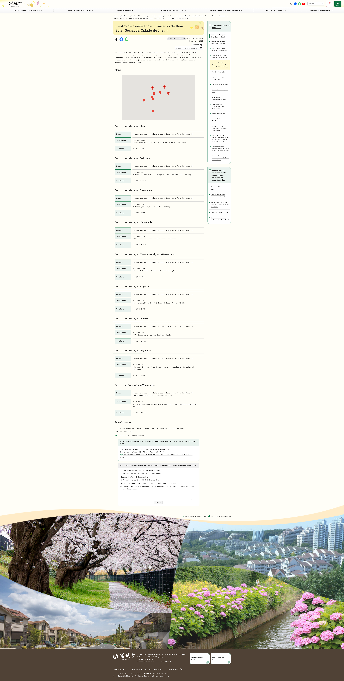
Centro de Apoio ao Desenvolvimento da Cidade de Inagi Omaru (220, 157)
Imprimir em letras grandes (187, 48)
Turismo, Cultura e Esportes (171, 10)
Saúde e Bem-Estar (125, 10)
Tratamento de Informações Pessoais (147, 669)
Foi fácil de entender (131, 473)
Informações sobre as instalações (221, 26)
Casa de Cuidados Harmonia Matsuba (220, 120)
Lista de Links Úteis (176, 669)
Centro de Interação (131, 435)
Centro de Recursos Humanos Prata (218, 78)
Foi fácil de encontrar (131, 480)
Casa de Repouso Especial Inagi (220, 90)
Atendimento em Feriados (218, 659)
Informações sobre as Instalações (153, 16)
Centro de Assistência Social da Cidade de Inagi (219, 49)
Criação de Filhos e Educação (78, 10)
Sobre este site (119, 669)
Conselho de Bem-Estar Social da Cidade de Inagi (219, 56)
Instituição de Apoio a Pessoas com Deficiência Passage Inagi (219, 128)
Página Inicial (134, 16)
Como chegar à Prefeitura (197, 659)
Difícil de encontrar (151, 480)
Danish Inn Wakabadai (218, 113)
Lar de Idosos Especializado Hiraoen (219, 98)
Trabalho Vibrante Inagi (219, 72)
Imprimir (196, 44)
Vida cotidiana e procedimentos (26, 10)
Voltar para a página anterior (195, 516)
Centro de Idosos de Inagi (220, 84)
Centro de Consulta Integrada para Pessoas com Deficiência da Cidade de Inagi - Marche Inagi (220, 138)
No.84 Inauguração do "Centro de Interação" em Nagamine (220, 204)
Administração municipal (320, 10)
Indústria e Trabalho (275, 10)
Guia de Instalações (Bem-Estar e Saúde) (218, 36)
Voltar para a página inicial (221, 516)
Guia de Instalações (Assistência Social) (218, 42)
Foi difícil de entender (152, 473)
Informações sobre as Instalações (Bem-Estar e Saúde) (189, 16)
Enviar (158, 502)
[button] (153, 111)
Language (311, 3)
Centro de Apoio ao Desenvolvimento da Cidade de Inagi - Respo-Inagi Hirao (220, 148)
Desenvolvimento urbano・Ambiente (225, 10)
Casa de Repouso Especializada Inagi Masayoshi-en (218, 106)
